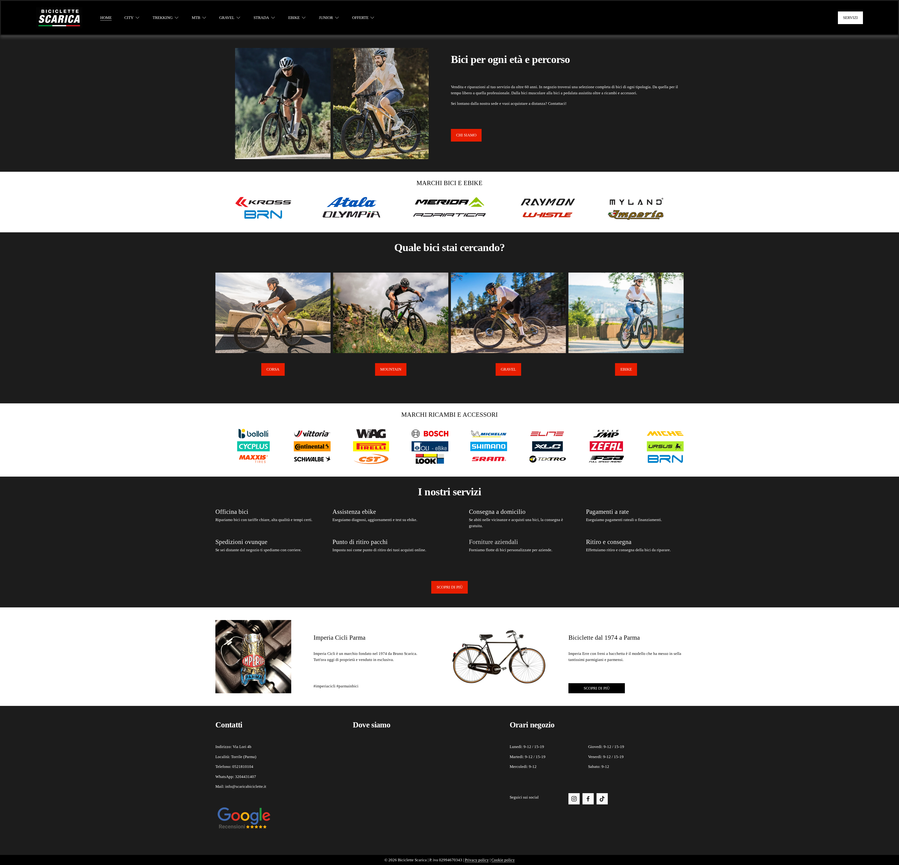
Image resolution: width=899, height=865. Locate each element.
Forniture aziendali (493, 541)
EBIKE (626, 369)
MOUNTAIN (390, 369)
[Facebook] (588, 798)
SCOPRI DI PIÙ (450, 587)
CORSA (272, 369)
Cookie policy (503, 860)
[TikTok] (602, 798)
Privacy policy (477, 860)
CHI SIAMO (466, 135)
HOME (106, 17)
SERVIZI (850, 17)
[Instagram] (574, 798)
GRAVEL (508, 369)
